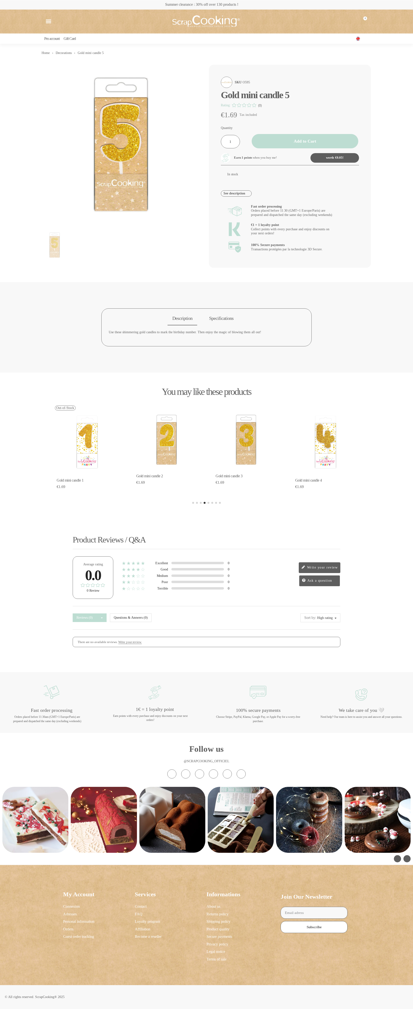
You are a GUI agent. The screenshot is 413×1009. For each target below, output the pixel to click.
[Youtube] (213, 773)
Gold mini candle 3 (229, 476)
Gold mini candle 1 (70, 480)
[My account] (351, 21)
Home (46, 53)
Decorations (64, 53)
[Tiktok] (199, 773)
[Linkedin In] (241, 773)
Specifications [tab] (221, 318)
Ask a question (319, 580)
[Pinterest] (227, 773)
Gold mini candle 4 (308, 480)
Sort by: (310, 618)
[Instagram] (171, 773)
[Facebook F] (185, 773)
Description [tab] (182, 318)
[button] (48, 21)
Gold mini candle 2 (149, 476)
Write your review (322, 567)
